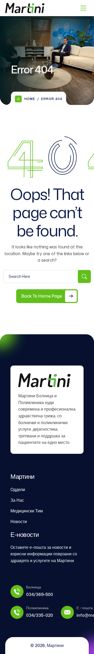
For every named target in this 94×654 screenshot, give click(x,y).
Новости (18, 521)
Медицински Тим (26, 511)
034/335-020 (39, 615)
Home (29, 99)
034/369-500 (39, 594)
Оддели (17, 489)
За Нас (17, 500)
